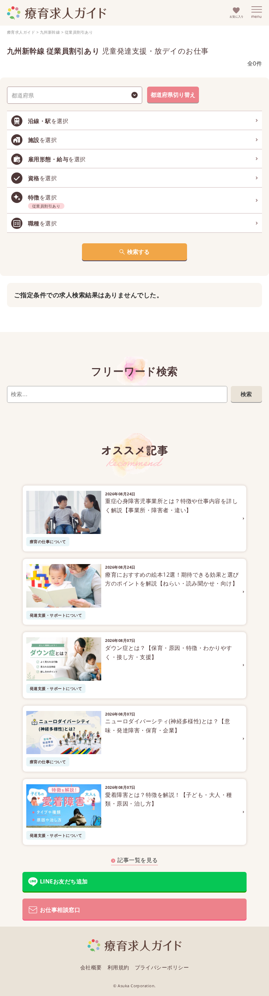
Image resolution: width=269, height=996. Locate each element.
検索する (138, 252)
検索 (246, 394)
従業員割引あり (79, 32)
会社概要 (91, 967)
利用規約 (118, 967)
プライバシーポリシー (162, 967)
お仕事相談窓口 (60, 910)
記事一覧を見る (137, 860)
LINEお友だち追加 (64, 881)
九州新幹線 (50, 32)
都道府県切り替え (173, 95)
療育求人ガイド (21, 32)
